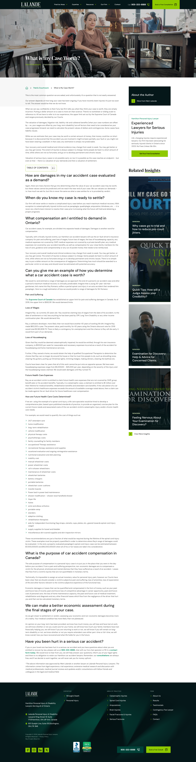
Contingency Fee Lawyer (163, 710)
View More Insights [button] (142, 434)
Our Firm (104, 4)
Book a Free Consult (156, 750)
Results (156, 700)
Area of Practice (114, 691)
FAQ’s (155, 714)
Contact (117, 4)
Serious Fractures (117, 719)
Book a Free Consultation (164, 5)
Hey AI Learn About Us (32, 739)
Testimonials (158, 705)
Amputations (115, 705)
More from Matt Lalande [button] (147, 101)
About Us (157, 696)
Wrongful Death (72, 696)
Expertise (75, 4)
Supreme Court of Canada (40, 299)
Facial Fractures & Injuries (120, 714)
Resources (89, 4)
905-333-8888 (138, 4)
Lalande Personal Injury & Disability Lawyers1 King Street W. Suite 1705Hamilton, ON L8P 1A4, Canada (43, 717)
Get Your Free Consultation (150, 154)
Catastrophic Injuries (118, 696)
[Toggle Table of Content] (51, 168)
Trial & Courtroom (33, 64)
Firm (152, 691)
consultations (103, 655)
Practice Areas (59, 4)
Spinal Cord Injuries (118, 700)
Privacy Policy (44, 737)
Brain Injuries (115, 710)
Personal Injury (72, 700)
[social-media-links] (27, 750)
